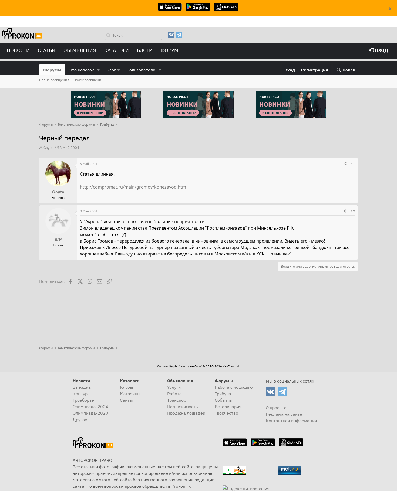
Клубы (126, 387)
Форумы (52, 70)
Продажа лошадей (186, 413)
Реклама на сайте (284, 414)
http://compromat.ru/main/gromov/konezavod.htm (133, 187)
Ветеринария (228, 406)
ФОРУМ (169, 50)
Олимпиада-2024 (90, 406)
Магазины (130, 393)
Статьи (46, 50)
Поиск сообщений (88, 80)
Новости (18, 50)
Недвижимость (182, 406)
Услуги (174, 387)
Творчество (226, 413)
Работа (174, 393)
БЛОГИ (145, 50)
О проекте (276, 407)
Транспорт (177, 400)
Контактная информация (291, 420)
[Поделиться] (345, 164)
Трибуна (223, 393)
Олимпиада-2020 (90, 413)
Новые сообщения (54, 80)
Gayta (48, 147)
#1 (353, 164)
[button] (98, 69)
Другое (80, 419)
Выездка (82, 387)
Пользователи (140, 70)
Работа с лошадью (234, 387)
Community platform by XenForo (198, 366)
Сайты (126, 400)
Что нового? (81, 70)
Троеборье (83, 400)
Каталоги (116, 50)
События (224, 400)
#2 (353, 211)
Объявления (79, 50)
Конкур (80, 393)
